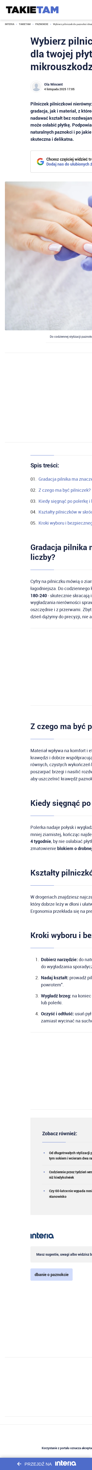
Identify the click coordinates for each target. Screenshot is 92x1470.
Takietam (25, 24)
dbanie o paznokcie (51, 1274)
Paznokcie (41, 24)
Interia (9, 24)
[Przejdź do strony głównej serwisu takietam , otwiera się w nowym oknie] (32, 10)
